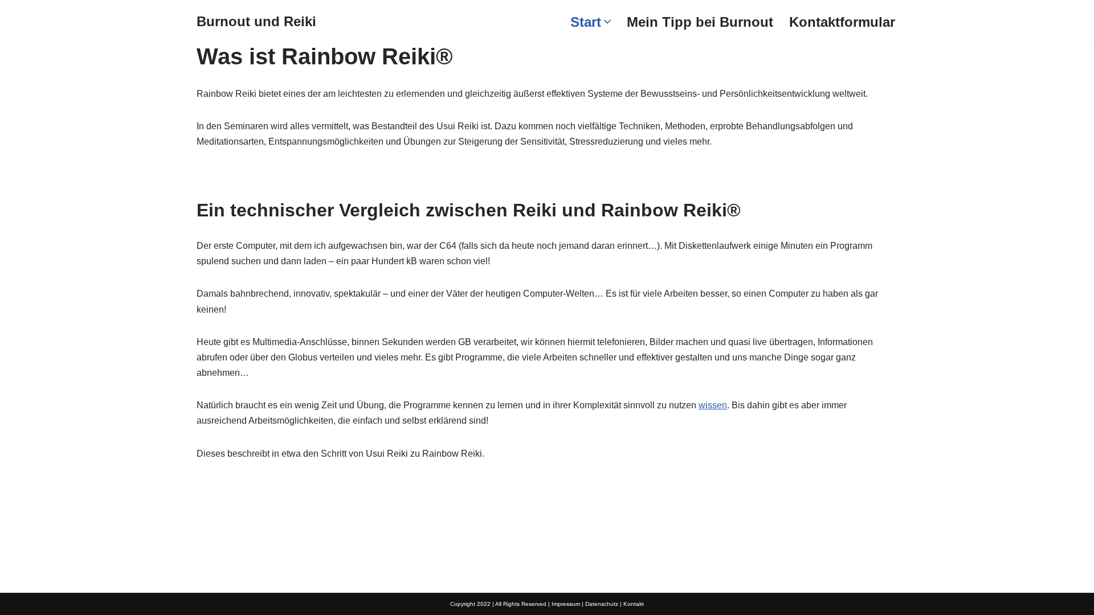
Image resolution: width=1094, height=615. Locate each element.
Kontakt (633, 604)
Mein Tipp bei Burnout (700, 22)
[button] (607, 21)
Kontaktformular (842, 22)
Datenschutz (601, 604)
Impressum (566, 604)
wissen (713, 405)
